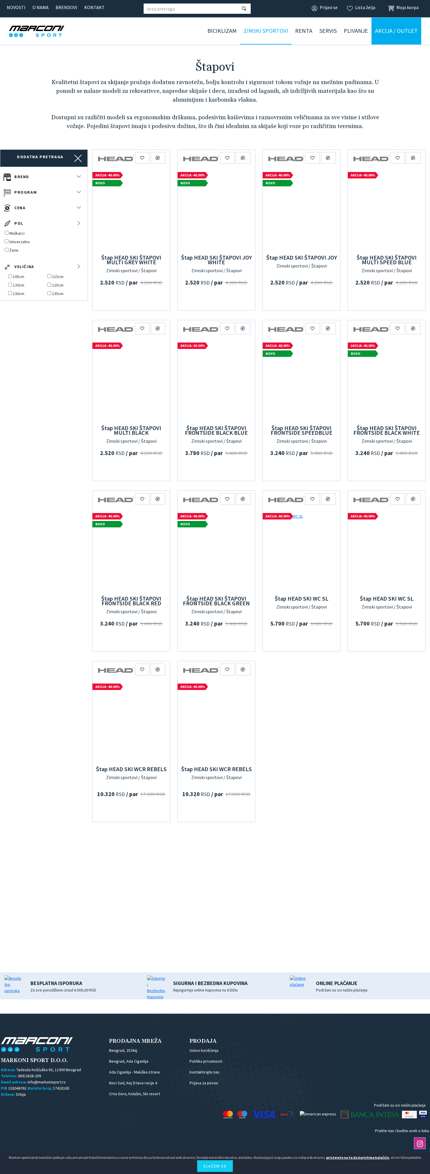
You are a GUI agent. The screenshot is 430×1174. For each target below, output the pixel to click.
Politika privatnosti (206, 1061)
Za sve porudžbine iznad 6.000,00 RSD (63, 986)
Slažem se (214, 1166)
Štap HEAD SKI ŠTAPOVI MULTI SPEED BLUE (387, 260)
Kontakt (94, 7)
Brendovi (66, 7)
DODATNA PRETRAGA (40, 156)
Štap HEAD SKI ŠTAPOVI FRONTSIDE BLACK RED (131, 601)
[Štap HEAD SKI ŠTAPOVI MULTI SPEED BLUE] (386, 210)
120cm (18, 285)
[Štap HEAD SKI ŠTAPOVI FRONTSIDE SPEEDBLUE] (301, 381)
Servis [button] (328, 30)
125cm (57, 285)
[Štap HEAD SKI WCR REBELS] (131, 722)
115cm (57, 276)
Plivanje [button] (356, 30)
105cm (18, 276)
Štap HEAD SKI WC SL (301, 598)
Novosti (16, 7)
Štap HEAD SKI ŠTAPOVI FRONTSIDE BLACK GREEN (216, 601)
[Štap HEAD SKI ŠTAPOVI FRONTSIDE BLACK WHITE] (386, 381)
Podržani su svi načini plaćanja (341, 986)
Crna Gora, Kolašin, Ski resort (134, 1093)
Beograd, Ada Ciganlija (128, 1061)
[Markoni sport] (45, 31)
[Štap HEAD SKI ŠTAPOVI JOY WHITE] (216, 210)
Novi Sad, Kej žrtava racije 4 (133, 1083)
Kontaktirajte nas (204, 1072)
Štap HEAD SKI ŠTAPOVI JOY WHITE (216, 260)
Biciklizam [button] (222, 30)
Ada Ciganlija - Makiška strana (134, 1072)
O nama (40, 7)
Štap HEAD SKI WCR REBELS (131, 769)
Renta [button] (303, 30)
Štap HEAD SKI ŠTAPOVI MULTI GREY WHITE (131, 260)
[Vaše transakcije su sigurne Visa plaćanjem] (423, 1114)
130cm (18, 293)
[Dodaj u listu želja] (142, 158)
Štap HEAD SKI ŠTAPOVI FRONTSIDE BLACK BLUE (216, 430)
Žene (13, 250)
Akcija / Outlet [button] (396, 30)
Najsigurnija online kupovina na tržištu (210, 986)
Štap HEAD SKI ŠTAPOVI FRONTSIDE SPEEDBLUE (301, 430)
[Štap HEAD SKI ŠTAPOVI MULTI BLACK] (131, 381)
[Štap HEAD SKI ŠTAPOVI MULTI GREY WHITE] (131, 210)
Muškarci (17, 233)
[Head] (116, 158)
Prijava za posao (204, 1083)
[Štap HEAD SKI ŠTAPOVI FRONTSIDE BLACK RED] (131, 551)
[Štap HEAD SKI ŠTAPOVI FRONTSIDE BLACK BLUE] (216, 381)
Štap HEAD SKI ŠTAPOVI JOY (301, 257)
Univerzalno (19, 241)
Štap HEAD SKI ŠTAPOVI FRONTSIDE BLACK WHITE (386, 430)
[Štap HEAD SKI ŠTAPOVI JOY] (301, 210)
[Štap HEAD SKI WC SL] (301, 551)
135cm (57, 293)
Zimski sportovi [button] (266, 30)
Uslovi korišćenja (204, 1050)
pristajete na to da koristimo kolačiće (357, 1157)
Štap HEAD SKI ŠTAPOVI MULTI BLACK (131, 430)
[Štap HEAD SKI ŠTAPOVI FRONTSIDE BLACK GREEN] (216, 551)
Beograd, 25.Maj (123, 1050)
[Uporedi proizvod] (158, 158)
